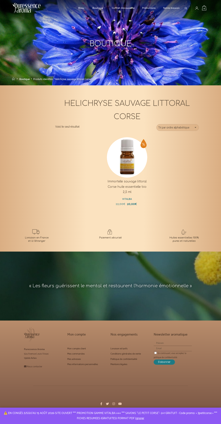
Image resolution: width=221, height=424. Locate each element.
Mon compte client (76, 349)
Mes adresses (74, 359)
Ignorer (139, 418)
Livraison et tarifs (118, 349)
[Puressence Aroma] (28, 8)
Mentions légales (118, 364)
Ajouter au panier (129, 164)
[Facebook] (101, 404)
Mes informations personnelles (82, 364)
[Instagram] (113, 404)
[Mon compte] (199, 8)
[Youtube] (120, 404)
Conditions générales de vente (125, 354)
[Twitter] (107, 404)
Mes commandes (76, 354)
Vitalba (127, 199)
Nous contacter (34, 366)
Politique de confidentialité (123, 359)
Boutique (24, 79)
